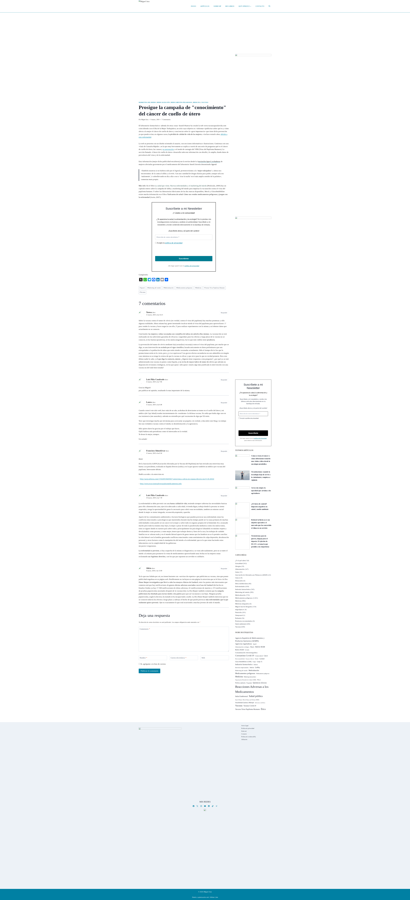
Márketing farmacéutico (250, 677)
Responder (224, 313)
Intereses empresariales (242, 667)
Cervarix (247, 650)
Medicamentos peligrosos (181, 102)
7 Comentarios (166, 119)
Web (203, 658)
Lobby (257, 667)
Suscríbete (253, 433)
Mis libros (229, 6)
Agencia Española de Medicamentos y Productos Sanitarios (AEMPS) (249, 639)
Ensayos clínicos (250, 658)
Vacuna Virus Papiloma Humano (214, 288)
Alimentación (239, 569)
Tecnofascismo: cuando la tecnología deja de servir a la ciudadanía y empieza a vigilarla (260, 476)
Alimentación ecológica (242, 647)
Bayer (252, 647)
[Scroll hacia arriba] (406, 882)
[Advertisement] (205, 28)
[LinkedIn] (208, 806)
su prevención (168, 149)
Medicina (197, 102)
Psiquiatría (249, 683)
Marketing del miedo (147, 102)
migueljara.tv (239, 609)
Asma (237, 572)
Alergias (238, 566)
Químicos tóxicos (260, 683)
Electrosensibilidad (240, 658)
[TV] (205, 810)
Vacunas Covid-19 (249, 706)
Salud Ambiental (241, 696)
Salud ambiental (240, 624)
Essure (256, 659)
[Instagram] (201, 806)
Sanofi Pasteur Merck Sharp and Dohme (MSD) (247, 699)
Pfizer (259, 680)
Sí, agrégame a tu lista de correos (153, 664)
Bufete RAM (260, 647)
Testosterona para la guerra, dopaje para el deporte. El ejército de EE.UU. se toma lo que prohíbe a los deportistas (260, 541)
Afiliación (244, 739)
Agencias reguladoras (243, 644)
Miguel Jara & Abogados (243, 607)
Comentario (145, 629)
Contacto (260, 6)
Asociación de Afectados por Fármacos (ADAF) (251, 575)
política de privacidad (173, 243)
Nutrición (238, 612)
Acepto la (169, 243)
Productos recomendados (243, 621)
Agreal (142, 288)
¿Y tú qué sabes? (241, 560)
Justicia (252, 667)
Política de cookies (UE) (248, 736)
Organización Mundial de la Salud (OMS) (245, 679)
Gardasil (262, 659)
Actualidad (239, 563)
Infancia (256, 664)
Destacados (239, 581)
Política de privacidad (247, 728)
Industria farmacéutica (242, 589)
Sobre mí (217, 6)
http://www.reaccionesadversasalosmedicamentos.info (161, 484)
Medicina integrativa (242, 604)
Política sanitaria (240, 683)
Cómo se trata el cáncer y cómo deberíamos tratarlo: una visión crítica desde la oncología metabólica (261, 460)
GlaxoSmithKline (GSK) (243, 661)
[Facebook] (193, 806)
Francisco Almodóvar (155, 451)
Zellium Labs (214, 897)
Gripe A (259, 661)
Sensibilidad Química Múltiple (244, 702)
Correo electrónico (178, 658)
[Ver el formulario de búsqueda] (269, 6)
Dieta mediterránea (241, 583)
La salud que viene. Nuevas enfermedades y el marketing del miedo (181, 186)
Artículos (204, 6)
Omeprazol (239, 615)
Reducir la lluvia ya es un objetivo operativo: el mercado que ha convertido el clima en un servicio (261, 524)
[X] (197, 806)
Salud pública (256, 696)
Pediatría (238, 618)
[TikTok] (212, 806)
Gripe (254, 661)
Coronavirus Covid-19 (244, 655)
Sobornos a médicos (260, 702)
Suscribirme (184, 259)
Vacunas (204, 102)
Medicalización (163, 102)
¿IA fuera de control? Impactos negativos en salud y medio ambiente (259, 506)
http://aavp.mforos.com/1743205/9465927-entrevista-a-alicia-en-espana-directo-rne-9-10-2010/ (177, 479)
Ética (263, 709)
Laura (149, 402)
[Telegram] (216, 806)
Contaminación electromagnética (246, 652)
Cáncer (237, 578)
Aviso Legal (244, 725)
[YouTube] (205, 806)
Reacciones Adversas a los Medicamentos (251, 689)
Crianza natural (259, 656)
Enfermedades (240, 586)
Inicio (193, 6)
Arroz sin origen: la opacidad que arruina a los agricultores (261, 490)
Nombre (143, 658)
